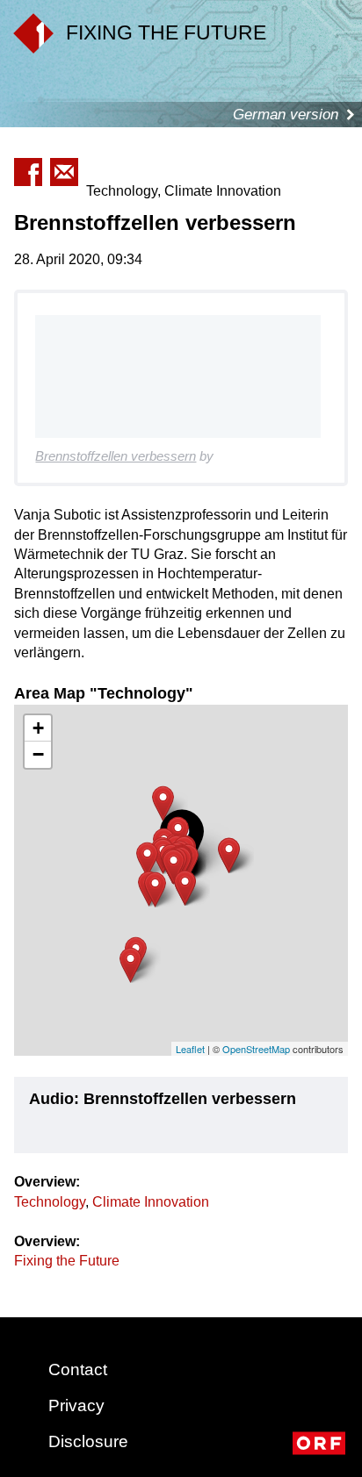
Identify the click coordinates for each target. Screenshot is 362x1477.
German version (285, 114)
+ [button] (38, 728)
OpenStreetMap (256, 1049)
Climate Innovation (150, 1201)
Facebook (28, 172)
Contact (77, 1369)
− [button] (38, 754)
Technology (49, 1201)
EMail (64, 172)
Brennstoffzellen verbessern (115, 455)
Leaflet (190, 1049)
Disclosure (88, 1441)
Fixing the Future (66, 1260)
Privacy (76, 1405)
